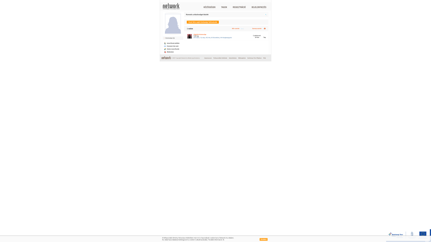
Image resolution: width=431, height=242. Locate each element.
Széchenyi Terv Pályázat (254, 58)
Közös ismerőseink (173, 49)
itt (223, 240)
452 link (208, 37)
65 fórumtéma (215, 37)
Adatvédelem (233, 58)
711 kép (202, 37)
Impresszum (208, 58)
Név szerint (235, 28)
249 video (196, 37)
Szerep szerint (256, 28)
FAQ (264, 58)
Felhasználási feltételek (220, 58)
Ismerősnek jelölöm (173, 43)
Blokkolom (170, 52)
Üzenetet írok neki (172, 46)
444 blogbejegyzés (226, 37)
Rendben (263, 239)
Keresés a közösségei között (197, 14)
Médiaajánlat (242, 58)
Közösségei (169, 38)
